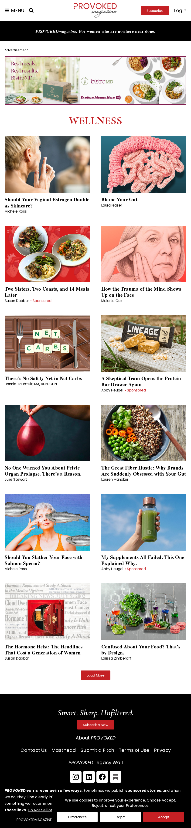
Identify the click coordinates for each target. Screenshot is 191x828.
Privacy (162, 750)
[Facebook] (102, 777)
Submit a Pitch (97, 750)
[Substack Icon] (115, 777)
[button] (95, 675)
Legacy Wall (95, 762)
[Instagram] (76, 777)
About (96, 738)
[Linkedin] (89, 777)
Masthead (63, 750)
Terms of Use (134, 750)
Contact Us (33, 750)
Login (180, 10)
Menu (17, 10)
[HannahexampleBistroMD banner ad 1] (95, 103)
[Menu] (7, 10)
